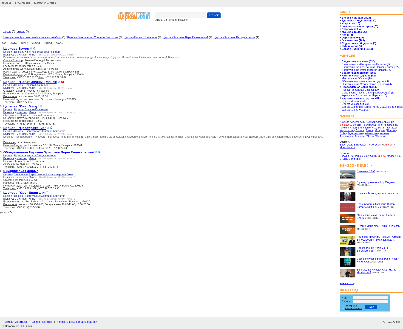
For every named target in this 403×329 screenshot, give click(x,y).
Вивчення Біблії (366, 171)
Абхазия (344, 122)
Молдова (380, 130)
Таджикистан (355, 133)
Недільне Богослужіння (370, 193)
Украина (384, 133)
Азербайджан (374, 122)
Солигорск (355, 158)
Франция (360, 136)
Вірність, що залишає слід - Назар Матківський (376, 271)
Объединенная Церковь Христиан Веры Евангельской (48, 152)
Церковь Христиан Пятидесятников (234, 37)
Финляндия (346, 136)
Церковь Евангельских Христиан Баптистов (92, 37)
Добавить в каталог (16, 321)
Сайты (48, 43)
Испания (366, 127)
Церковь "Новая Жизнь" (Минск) (30, 82)
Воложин (345, 156)
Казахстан (379, 127)
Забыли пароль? (353, 308)
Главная (6, 3)
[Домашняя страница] (34, 48)
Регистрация (22, 3)
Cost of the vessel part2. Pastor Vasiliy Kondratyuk (378, 260)
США (343, 133)
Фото (13, 43)
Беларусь (8, 54)
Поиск (214, 15)
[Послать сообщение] (31, 48)
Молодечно (393, 156)
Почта (59, 43)
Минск (32, 54)
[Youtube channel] (62, 82)
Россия (391, 130)
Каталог (345, 12)
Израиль (354, 127)
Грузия (344, 127)
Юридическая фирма (20, 171)
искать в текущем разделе (172, 19)
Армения (388, 122)
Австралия (357, 122)
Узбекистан (371, 133)
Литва (369, 130)
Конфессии (347, 55)
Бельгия (357, 124)
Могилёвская (347, 147)
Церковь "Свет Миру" (21, 106)
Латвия (359, 130)
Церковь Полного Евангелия (140, 37)
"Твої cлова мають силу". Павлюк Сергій (376, 216)
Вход (371, 307)
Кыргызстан (347, 130)
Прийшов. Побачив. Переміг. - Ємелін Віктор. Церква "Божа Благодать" (379, 238)
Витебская (360, 144)
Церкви (7, 31)
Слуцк (343, 158)
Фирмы (21, 31)
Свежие (36, 43)
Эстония (381, 136)
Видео (24, 43)
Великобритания (373, 124)
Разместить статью (45, 3)
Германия (391, 124)
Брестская (346, 144)
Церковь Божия (16, 48)
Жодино (357, 156)
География (347, 116)
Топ (4, 43)
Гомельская (374, 144)
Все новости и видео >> (356, 165)
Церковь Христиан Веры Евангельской (185, 37)
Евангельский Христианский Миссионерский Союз (32, 37)
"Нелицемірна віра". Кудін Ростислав (378, 226)
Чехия (370, 136)
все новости (347, 283)
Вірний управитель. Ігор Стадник (376, 182)
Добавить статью (42, 321)
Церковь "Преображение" (24, 128)
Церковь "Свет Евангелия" (25, 192)
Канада (391, 127)
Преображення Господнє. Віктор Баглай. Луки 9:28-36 (376, 205)
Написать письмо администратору (77, 321)
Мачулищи (369, 156)
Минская (22, 54)
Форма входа (349, 290)
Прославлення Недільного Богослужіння (372, 249)
